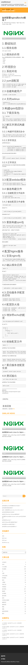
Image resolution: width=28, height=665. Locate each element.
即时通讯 (4, 577)
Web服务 (8, 9)
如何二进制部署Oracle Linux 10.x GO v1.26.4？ (13, 510)
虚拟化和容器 (5, 611)
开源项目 (4, 586)
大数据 (3, 582)
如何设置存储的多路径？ (7, 507)
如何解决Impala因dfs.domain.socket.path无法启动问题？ (14, 517)
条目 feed (4, 538)
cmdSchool (5, 2)
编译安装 (4, 604)
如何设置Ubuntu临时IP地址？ (8, 524)
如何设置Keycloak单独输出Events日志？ (11, 505)
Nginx (12, 9)
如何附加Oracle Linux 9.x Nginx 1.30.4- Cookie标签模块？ (14, 432)
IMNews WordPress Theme (13, 661)
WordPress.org (5, 542)
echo (23, 22)
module (4, 24)
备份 (3, 580)
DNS (3, 564)
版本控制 (4, 595)
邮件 (3, 613)
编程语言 (4, 602)
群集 (3, 609)
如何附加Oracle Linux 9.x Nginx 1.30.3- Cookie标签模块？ (14, 457)
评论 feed (4, 540)
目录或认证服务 (5, 600)
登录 (14, 408)
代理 (3, 573)
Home (3, 9)
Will (5, 22)
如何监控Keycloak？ (6, 520)
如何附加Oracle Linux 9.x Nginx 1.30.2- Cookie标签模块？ (14, 481)
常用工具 (4, 584)
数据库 (3, 591)
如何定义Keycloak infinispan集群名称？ (11, 514)
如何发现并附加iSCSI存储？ (8, 512)
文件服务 (4, 593)
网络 (3, 606)
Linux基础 (4, 566)
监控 (3, 597)
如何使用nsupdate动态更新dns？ (9, 526)
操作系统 (4, 589)
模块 (10, 24)
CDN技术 (4, 562)
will (3, 623)
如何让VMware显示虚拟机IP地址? (9, 522)
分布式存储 (4, 575)
